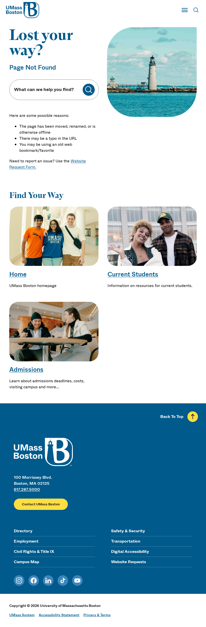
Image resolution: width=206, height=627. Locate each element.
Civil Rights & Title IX (34, 551)
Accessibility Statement (59, 614)
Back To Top (171, 416)
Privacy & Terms (97, 614)
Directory (23, 531)
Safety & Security (128, 531)
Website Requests (128, 562)
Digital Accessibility (130, 551)
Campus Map (26, 562)
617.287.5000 (27, 489)
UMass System (22, 614)
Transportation (125, 541)
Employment (26, 541)
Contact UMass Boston (41, 504)
